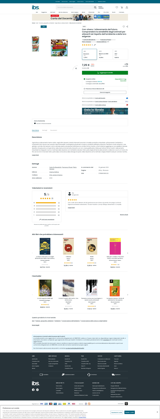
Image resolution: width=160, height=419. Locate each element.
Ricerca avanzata (101, 7)
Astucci (116, 368)
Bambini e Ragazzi (86, 368)
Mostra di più (124, 214)
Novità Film (84, 359)
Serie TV (83, 366)
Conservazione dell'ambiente (71, 321)
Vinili (66, 363)
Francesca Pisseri (105, 40)
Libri (33, 321)
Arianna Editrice (101, 42)
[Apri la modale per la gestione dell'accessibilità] (126, 403)
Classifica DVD (85, 361)
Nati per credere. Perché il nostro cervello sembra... (115, 257)
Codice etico (95, 395)
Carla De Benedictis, (55, 167)
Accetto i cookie (129, 412)
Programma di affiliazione (99, 388)
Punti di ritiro (65, 1)
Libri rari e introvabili (53, 361)
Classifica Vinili (69, 368)
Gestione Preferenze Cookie (81, 395)
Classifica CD (68, 361)
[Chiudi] (157, 412)
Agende (116, 361)
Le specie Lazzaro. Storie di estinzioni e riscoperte (115, 299)
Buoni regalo (72, 1)
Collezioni (50, 366)
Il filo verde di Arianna (55, 175)
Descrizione (35, 130)
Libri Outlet (34, 363)
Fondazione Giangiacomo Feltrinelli (117, 391)
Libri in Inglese (35, 366)
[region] (80, 412)
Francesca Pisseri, (67, 167)
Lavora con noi (96, 393)
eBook (33, 368)
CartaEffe (57, 1)
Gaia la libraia (59, 393)
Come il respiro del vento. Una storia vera (68, 299)
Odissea (68, 257)
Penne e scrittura (118, 363)
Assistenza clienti (102, 1)
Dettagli (44, 130)
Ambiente (57, 321)
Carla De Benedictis (89, 40)
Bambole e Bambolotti (103, 366)
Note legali (35, 325)
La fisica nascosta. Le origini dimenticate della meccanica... (45, 257)
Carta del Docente (100, 98)
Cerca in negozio (105, 92)
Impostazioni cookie (116, 412)
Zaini (115, 366)
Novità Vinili (68, 366)
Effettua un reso (78, 390)
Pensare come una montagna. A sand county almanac (91, 299)
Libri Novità (34, 359)
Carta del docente (90, 1)
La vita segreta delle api (45, 298)
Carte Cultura (80, 1)
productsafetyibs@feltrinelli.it (75, 348)
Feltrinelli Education (115, 394)
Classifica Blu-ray (86, 363)
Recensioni (53, 130)
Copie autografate (53, 363)
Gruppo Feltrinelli (115, 386)
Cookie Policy (82, 417)
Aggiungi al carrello (106, 73)
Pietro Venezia (86, 42)
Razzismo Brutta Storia (116, 396)
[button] (95, 7)
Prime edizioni (51, 359)
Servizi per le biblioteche (98, 386)
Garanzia (76, 393)
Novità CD (67, 359)
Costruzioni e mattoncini (104, 359)
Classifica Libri (35, 361)
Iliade (92, 257)
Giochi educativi (102, 361)
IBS (88, 68)
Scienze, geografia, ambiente (44, 321)
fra (73, 193)
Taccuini (116, 359)
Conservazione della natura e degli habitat (94, 321)
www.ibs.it (106, 340)
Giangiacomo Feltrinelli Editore (118, 388)
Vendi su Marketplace (97, 390)
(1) (52, 198)
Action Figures (101, 368)
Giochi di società (102, 363)
